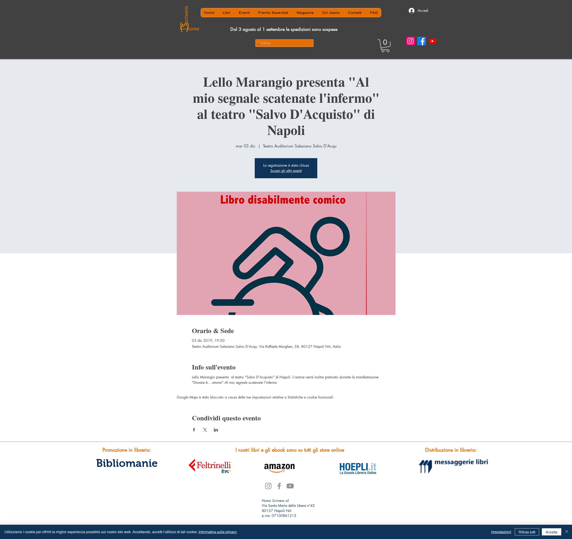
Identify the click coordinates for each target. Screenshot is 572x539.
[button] (385, 45)
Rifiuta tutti (527, 532)
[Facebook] (421, 41)
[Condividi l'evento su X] (205, 430)
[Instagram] (410, 41)
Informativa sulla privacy (218, 531)
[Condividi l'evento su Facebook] (194, 430)
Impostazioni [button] (501, 531)
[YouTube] (290, 486)
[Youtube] (432, 41)
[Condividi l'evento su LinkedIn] (216, 430)
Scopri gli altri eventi (286, 170)
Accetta (551, 532)
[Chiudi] (566, 531)
